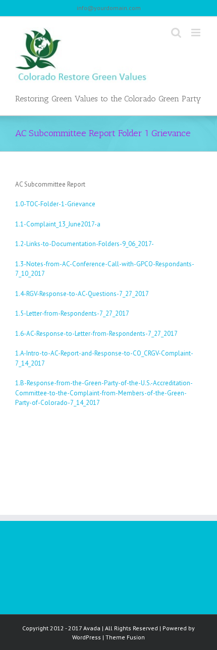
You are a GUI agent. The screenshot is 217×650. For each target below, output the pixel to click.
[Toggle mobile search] (176, 32)
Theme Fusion (125, 637)
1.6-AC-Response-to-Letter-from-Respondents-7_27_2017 (96, 333)
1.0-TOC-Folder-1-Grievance (55, 204)
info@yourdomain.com (109, 8)
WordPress (86, 637)
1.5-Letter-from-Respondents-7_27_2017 (72, 313)
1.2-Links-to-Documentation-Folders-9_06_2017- (84, 244)
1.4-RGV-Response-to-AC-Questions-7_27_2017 (82, 293)
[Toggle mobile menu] (196, 32)
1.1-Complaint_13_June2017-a (57, 224)
